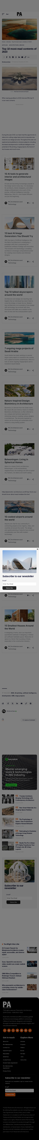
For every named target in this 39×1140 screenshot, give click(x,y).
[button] (37, 549)
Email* (4, 580)
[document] (19, 570)
